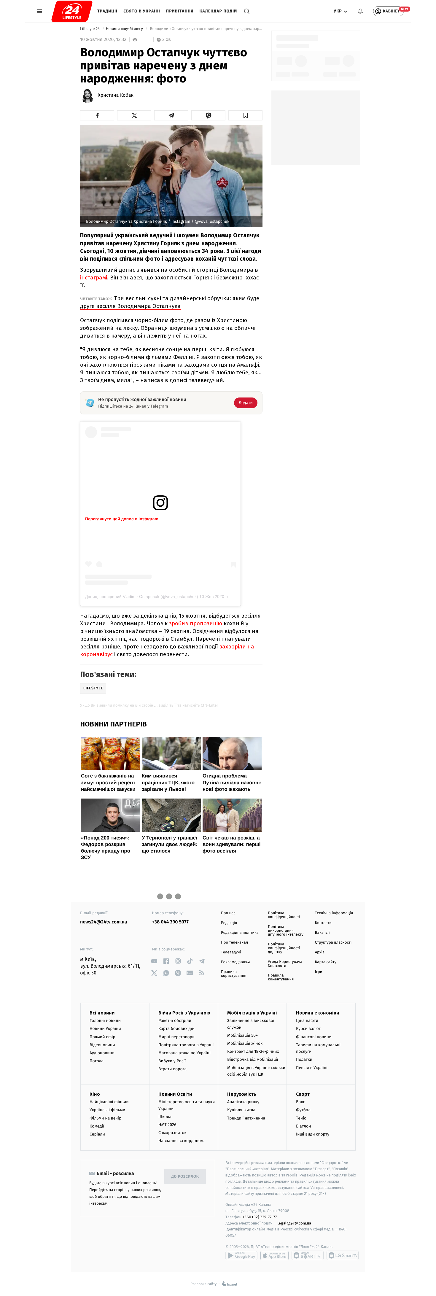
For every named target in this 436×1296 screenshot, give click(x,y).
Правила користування (233, 974)
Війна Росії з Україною (184, 1013)
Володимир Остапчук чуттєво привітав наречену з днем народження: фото (205, 29)
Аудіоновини (102, 1052)
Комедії (97, 1126)
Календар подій (218, 11)
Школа (164, 1116)
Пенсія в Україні (311, 1067)
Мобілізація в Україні (252, 1013)
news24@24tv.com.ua (103, 922)
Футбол (303, 1109)
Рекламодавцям (235, 962)
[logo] (72, 11)
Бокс (300, 1101)
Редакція (229, 923)
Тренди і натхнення (246, 1118)
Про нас (228, 913)
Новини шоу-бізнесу (125, 29)
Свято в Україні (141, 11)
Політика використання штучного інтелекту (285, 930)
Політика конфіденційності (284, 915)
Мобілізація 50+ (242, 1035)
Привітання (180, 11)
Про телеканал (234, 942)
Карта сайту (325, 962)
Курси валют (308, 1028)
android (241, 1255)
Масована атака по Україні (184, 1052)
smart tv (308, 1255)
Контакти (323, 923)
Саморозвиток (172, 1132)
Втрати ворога (172, 1068)
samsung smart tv (343, 1255)
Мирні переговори (176, 1036)
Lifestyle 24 (90, 29)
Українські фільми (107, 1109)
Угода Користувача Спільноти (285, 964)
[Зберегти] (245, 115)
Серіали (97, 1134)
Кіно (95, 1094)
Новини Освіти (175, 1094)
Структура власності (333, 942)
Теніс (301, 1118)
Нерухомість (241, 1094)
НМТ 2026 (167, 1124)
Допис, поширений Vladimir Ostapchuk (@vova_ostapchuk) (141, 596)
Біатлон (303, 1126)
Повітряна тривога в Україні (186, 1044)
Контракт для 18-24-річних (253, 1051)
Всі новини (102, 1013)
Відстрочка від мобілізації (252, 1059)
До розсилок (185, 1176)
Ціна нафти (307, 1020)
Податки (304, 1059)
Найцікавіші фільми (109, 1101)
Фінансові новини (314, 1036)
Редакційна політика (240, 933)
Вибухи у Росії (172, 1060)
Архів (319, 952)
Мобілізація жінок (244, 1043)
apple (274, 1255)
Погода (97, 1060)
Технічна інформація (334, 913)
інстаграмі (93, 277)
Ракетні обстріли (174, 1020)
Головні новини (105, 1020)
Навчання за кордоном (180, 1140)
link (154, 961)
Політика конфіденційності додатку (284, 948)
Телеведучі (231, 952)
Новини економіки (317, 1013)
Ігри (318, 972)
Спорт (303, 1094)
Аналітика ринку (243, 1101)
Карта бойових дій (176, 1028)
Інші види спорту (312, 1134)
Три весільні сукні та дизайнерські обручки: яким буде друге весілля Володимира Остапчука (169, 302)
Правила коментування (281, 977)
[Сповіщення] (360, 11)
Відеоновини (102, 1044)
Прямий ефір (102, 1036)
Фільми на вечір (105, 1118)
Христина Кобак (115, 95)
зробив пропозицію (195, 623)
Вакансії (322, 933)
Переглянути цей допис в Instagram (121, 518)
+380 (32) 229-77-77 (259, 1217)
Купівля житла (241, 1109)
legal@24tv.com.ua (294, 1223)
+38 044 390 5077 (170, 922)
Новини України (105, 1028)
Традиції (107, 11)
